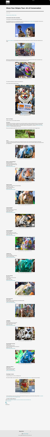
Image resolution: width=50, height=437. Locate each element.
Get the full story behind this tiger (10, 166)
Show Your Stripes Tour (11, 40)
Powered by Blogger (25, 433)
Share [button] (6, 403)
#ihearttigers (29, 377)
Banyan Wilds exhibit (31, 21)
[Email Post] (5, 402)
